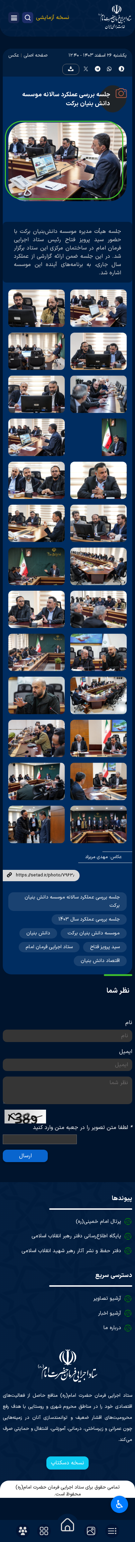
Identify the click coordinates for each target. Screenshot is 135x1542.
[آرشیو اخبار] (112, 1531)
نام (128, 1023)
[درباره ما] (23, 1531)
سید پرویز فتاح (105, 947)
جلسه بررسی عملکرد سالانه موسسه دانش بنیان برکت (66, 99)
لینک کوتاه (9, 875)
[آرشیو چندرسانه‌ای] (91, 1531)
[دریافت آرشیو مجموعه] (70, 69)
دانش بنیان (38, 933)
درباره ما (112, 1328)
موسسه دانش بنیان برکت (94, 933)
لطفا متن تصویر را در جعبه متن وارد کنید (82, 1127)
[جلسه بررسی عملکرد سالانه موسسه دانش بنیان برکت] (98, 308)
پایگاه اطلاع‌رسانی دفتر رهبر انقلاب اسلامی (76, 1236)
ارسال (25, 1156)
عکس (13, 55)
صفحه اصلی (35, 55)
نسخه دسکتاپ (67, 1463)
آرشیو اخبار (109, 1313)
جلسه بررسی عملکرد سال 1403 (89, 919)
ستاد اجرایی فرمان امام (49, 947)
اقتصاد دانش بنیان (100, 960)
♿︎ (120, 1504)
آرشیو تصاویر (107, 1299)
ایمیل (125, 1052)
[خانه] (67, 1525)
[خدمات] (44, 1531)
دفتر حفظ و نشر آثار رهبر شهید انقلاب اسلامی (71, 1251)
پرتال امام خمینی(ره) (98, 1222)
